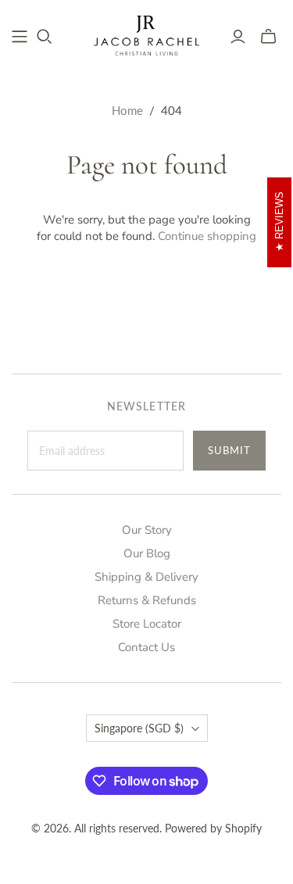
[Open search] (44, 37)
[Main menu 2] (19, 37)
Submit (229, 450)
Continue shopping (207, 236)
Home (127, 110)
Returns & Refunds (147, 600)
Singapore (139, 728)
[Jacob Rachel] (146, 34)
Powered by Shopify (213, 828)
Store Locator (147, 624)
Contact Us (146, 647)
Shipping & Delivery (146, 577)
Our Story (147, 530)
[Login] (238, 36)
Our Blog (146, 553)
